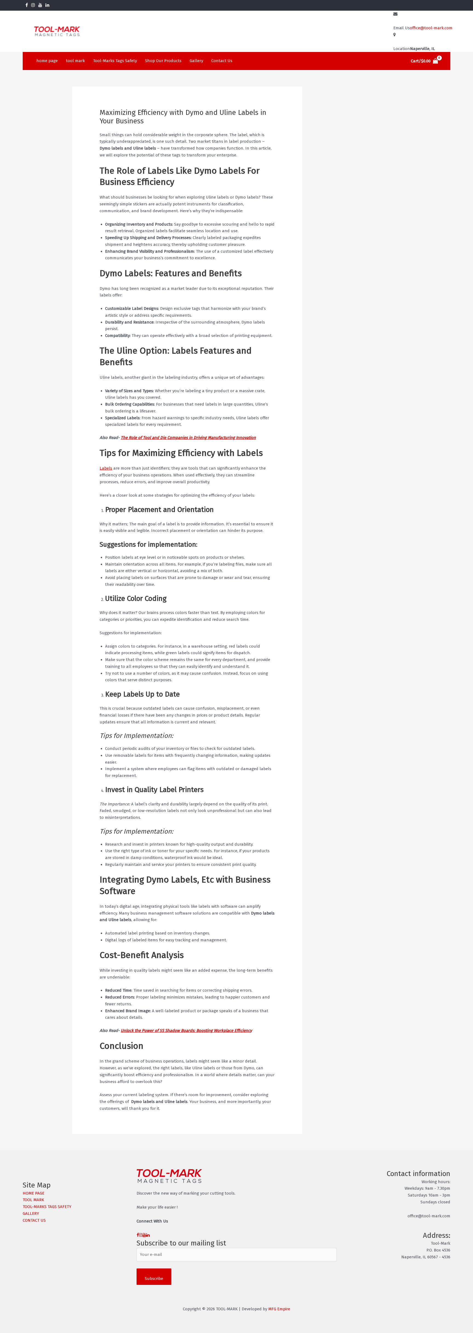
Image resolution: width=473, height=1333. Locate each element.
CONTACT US (34, 1220)
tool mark (75, 60)
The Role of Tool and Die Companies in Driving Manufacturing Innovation (188, 437)
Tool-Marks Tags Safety (115, 60)
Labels (106, 468)
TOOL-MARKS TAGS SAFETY (47, 1206)
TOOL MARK (33, 1199)
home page (47, 60)
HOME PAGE (33, 1193)
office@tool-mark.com (431, 27)
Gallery (196, 60)
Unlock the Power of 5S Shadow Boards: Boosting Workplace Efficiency (186, 1030)
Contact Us (221, 60)
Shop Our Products (163, 60)
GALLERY (31, 1213)
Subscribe (154, 1278)
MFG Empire (279, 1308)
